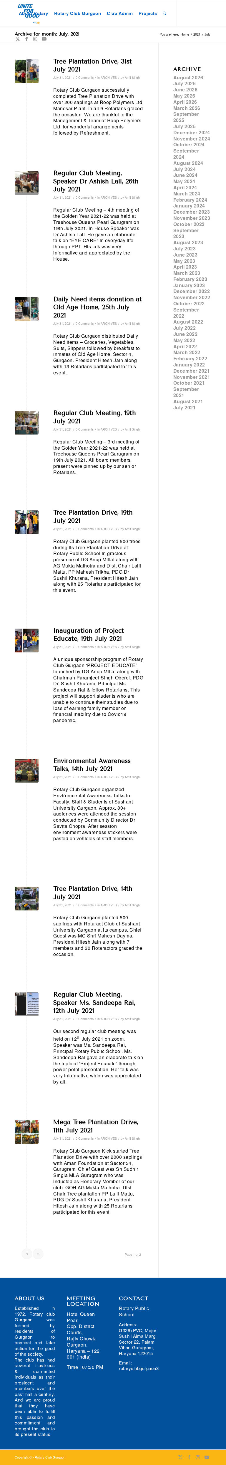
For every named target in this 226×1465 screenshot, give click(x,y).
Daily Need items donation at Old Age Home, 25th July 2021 (97, 307)
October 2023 (189, 224)
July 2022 (184, 327)
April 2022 (185, 346)
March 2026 (186, 108)
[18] (27, 423)
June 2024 (185, 175)
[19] (27, 309)
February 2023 (190, 279)
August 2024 (188, 163)
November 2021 (191, 377)
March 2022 (186, 352)
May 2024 (184, 181)
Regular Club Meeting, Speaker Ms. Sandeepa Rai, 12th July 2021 (94, 1002)
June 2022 (185, 334)
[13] (27, 898)
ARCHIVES (109, 77)
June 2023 (185, 254)
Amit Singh (132, 77)
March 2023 (186, 272)
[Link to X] (17, 38)
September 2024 (186, 153)
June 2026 (185, 89)
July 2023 (184, 248)
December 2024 (191, 132)
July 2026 (184, 83)
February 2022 (190, 358)
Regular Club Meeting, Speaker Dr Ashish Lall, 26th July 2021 (96, 181)
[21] (27, 71)
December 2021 (191, 370)
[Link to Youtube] (44, 38)
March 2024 (186, 193)
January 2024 (189, 205)
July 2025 (184, 126)
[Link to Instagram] (35, 38)
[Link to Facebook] (26, 38)
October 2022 (189, 303)
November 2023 (191, 218)
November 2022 (191, 297)
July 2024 (184, 169)
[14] (27, 1004)
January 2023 (189, 285)
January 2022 (189, 364)
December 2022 (191, 291)
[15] (27, 771)
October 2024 (189, 144)
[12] (27, 1132)
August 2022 (188, 321)
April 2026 (185, 101)
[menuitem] (33, 13)
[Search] (164, 13)
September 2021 (186, 392)
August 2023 (188, 242)
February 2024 (190, 199)
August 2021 (188, 401)
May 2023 (184, 260)
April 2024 (185, 187)
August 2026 (188, 77)
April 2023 (185, 266)
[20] (27, 183)
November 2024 (191, 138)
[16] (27, 640)
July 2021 (184, 407)
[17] (27, 522)
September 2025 (186, 116)
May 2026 (184, 95)
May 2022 (184, 340)
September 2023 (186, 233)
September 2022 (186, 312)
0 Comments (85, 77)
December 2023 (191, 211)
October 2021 (189, 382)
